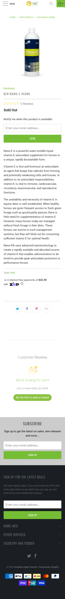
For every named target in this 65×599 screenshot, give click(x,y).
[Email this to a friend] (46, 309)
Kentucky (9, 88)
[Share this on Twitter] (18, 309)
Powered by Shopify (48, 567)
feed (12, 272)
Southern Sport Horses (25, 567)
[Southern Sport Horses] (32, 3)
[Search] (52, 3)
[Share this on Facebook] (27, 309)
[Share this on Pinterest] (37, 309)
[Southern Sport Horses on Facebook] (35, 556)
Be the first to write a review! (32, 397)
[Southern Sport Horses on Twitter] (29, 556)
